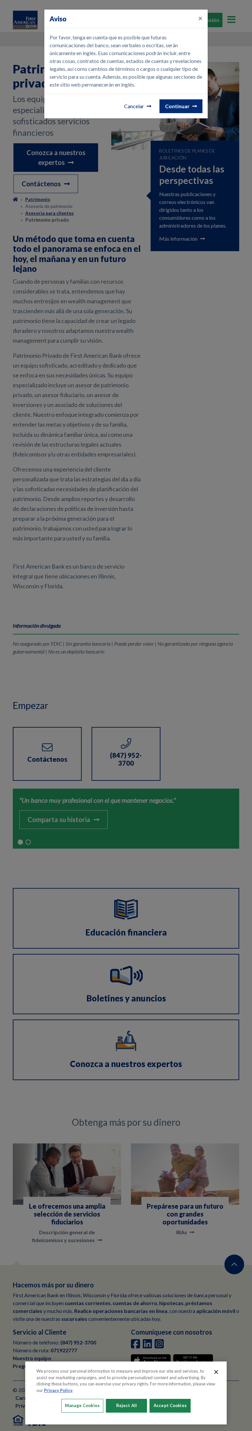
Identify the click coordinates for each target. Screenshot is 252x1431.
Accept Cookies (170, 1405)
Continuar (177, 106)
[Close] (216, 1372)
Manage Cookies (82, 1405)
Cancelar (134, 106)
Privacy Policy (58, 1390)
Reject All (126, 1405)
